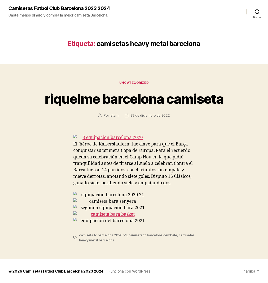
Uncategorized (134, 83)
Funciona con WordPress (129, 271)
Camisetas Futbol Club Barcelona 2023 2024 (59, 8)
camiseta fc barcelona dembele (153, 235)
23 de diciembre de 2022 (150, 115)
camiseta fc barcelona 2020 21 (103, 235)
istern (114, 115)
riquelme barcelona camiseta (134, 99)
